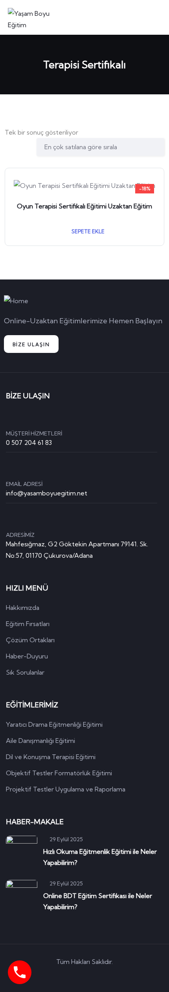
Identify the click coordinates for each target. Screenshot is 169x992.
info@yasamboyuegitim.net (46, 493)
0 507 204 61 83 (29, 442)
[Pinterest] (96, 975)
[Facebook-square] (73, 975)
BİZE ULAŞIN (31, 344)
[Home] (16, 301)
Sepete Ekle (87, 231)
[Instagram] (118, 975)
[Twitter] (51, 975)
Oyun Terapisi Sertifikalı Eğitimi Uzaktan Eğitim (84, 206)
